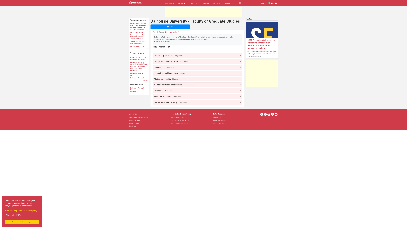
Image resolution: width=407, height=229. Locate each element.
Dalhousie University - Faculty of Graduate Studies (138, 90)
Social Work (160, 42)
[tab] (197, 55)
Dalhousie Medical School (136, 74)
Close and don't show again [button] (22, 222)
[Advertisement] (203, 12)
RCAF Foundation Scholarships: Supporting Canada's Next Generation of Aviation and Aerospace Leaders (261, 44)
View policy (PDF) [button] (13, 215)
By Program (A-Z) (173, 32)
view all (145, 49)
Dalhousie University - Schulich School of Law (138, 63)
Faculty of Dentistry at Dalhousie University (138, 58)
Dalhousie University (137, 78)
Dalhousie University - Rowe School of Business (138, 68)
